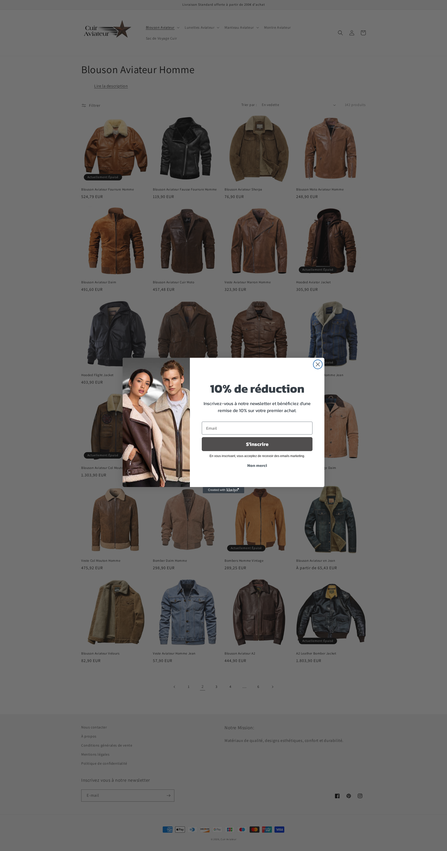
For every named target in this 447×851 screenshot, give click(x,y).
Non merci (257, 465)
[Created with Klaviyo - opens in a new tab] (223, 490)
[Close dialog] (317, 364)
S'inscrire (257, 444)
